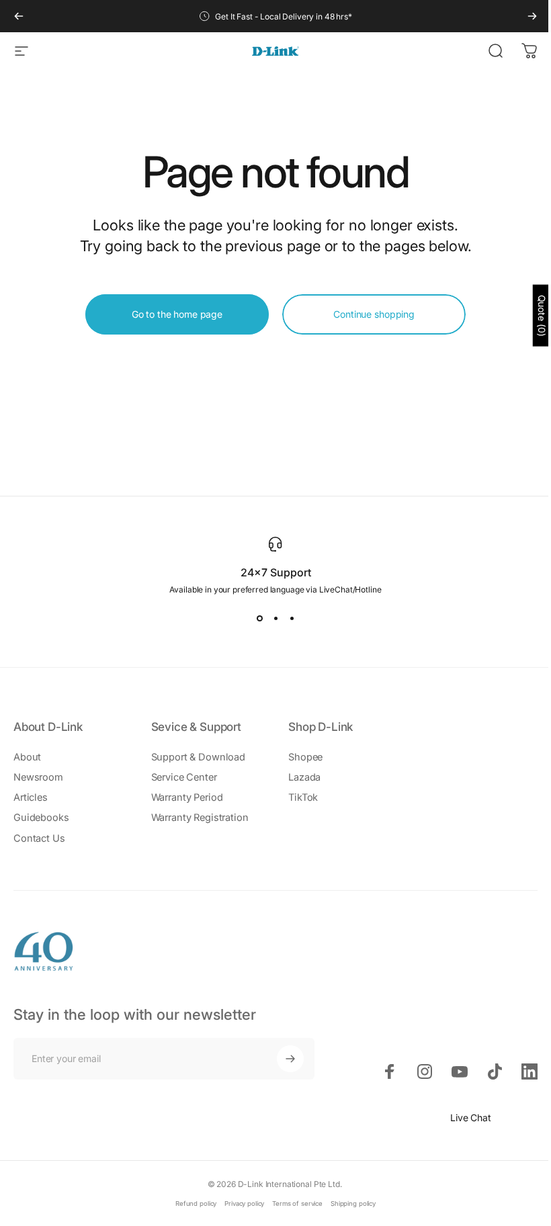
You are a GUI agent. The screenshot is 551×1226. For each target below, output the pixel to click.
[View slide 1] (259, 619)
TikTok (303, 797)
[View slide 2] (275, 619)
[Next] (532, 16)
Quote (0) (542, 316)
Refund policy (195, 1203)
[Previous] (19, 16)
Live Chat (470, 1117)
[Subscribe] (290, 1058)
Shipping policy (353, 1203)
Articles (30, 797)
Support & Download (198, 757)
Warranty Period (187, 797)
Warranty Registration (200, 818)
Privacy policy (244, 1203)
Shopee (305, 757)
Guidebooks (41, 818)
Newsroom (38, 777)
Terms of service (297, 1203)
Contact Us (39, 838)
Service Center (184, 777)
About (27, 757)
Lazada (304, 777)
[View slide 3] (292, 619)
